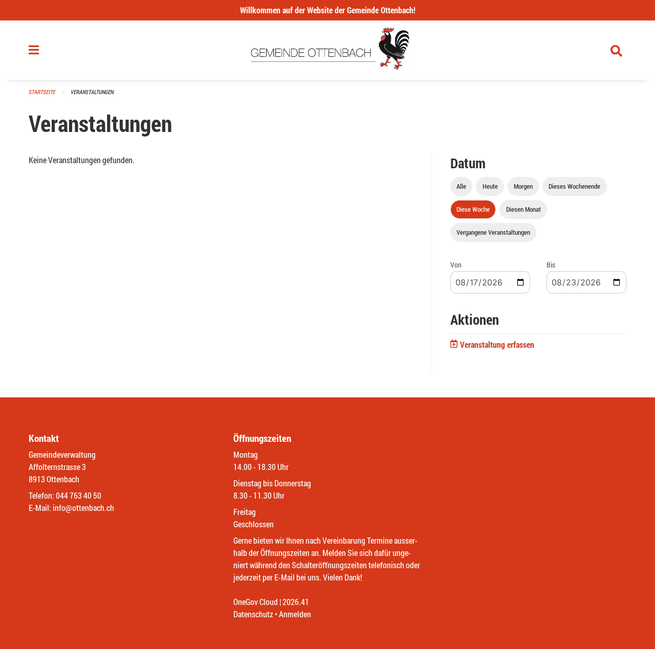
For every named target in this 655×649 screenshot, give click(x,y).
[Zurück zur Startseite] (327, 50)
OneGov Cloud (255, 601)
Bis (551, 265)
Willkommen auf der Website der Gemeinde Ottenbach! (328, 10)
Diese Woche (473, 209)
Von (456, 265)
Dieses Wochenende (574, 186)
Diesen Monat (523, 209)
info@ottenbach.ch (83, 507)
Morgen (523, 186)
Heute (490, 186)
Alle (461, 186)
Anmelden (295, 614)
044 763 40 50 (78, 495)
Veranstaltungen (92, 92)
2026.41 (295, 601)
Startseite (42, 92)
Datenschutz (253, 614)
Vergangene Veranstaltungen (493, 232)
